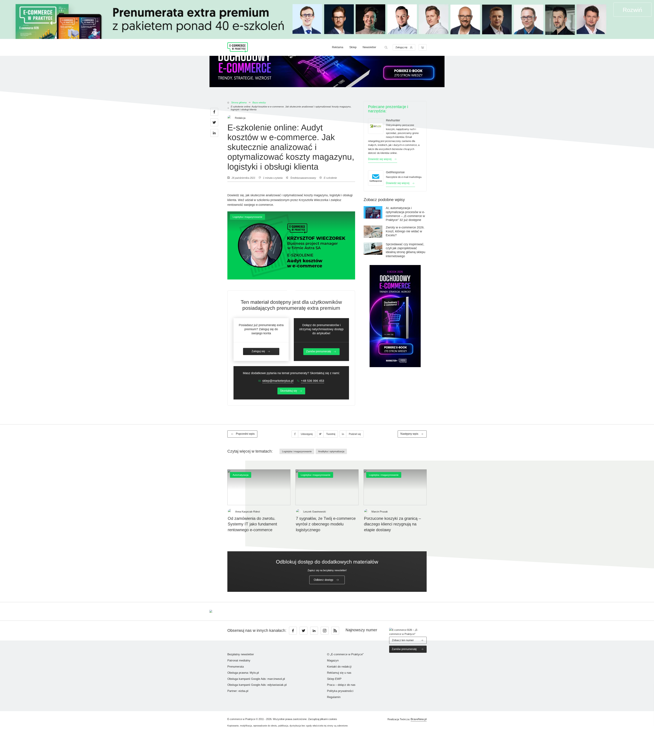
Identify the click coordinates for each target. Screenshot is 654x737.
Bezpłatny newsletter (240, 654)
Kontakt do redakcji (339, 666)
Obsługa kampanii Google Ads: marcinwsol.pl (256, 678)
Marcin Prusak (379, 511)
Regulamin (333, 697)
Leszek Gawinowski (314, 511)
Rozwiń (632, 10)
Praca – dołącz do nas (341, 684)
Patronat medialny (238, 660)
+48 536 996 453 (312, 380)
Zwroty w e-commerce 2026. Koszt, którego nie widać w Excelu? (405, 231)
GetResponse (395, 172)
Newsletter (369, 47)
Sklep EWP (334, 678)
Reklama (337, 47)
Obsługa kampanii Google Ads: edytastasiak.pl (257, 684)
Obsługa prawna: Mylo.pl (243, 672)
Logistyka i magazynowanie (247, 216)
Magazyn (333, 660)
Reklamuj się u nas (339, 672)
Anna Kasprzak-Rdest (247, 511)
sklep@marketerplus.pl (277, 380)
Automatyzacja (240, 475)
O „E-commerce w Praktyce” (345, 654)
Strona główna (239, 102)
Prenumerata (235, 666)
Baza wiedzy (259, 102)
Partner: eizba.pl (237, 691)
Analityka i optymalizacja (331, 451)
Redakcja (240, 117)
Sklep (352, 47)
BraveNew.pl (419, 719)
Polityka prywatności (340, 691)
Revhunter (393, 120)
